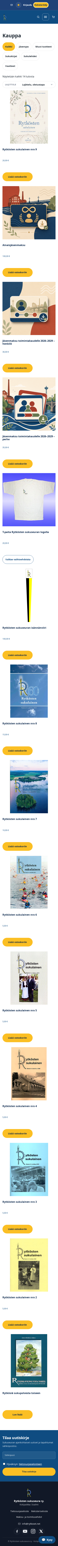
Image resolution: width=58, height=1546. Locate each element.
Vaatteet (10, 65)
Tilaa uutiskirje (29, 1471)
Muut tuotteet (43, 46)
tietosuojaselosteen (30, 1464)
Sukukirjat (11, 56)
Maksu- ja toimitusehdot (29, 1516)
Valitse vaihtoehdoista (17, 559)
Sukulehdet (30, 56)
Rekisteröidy (40, 5)
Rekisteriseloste (39, 1511)
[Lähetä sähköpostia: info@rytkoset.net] (11, 5)
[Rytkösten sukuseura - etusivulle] (5, 17)
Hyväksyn (24, 1464)
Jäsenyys (24, 46)
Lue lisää (17, 1414)
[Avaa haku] (38, 17)
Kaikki (8, 46)
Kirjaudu (27, 5)
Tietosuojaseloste (19, 1511)
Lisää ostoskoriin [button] (17, 176)
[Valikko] (45, 16)
